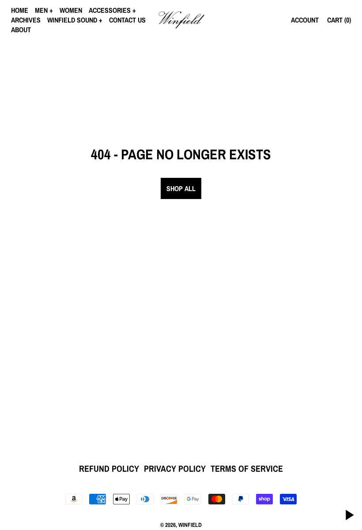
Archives (26, 20)
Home (19, 10)
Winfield (190, 525)
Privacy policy (175, 468)
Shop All (181, 188)
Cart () (339, 20)
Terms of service (247, 468)
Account (305, 20)
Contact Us (127, 20)
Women (71, 10)
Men (41, 10)
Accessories (110, 10)
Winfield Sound (72, 20)
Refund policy (109, 468)
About (21, 29)
